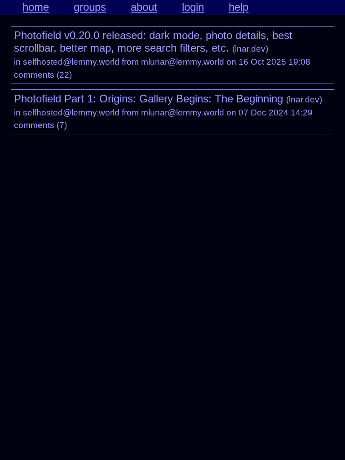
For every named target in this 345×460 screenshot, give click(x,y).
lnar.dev (250, 48)
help (238, 7)
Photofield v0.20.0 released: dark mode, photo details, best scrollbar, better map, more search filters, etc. (153, 41)
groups (90, 7)
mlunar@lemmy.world (182, 61)
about (144, 7)
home (35, 7)
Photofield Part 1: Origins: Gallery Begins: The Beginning (148, 99)
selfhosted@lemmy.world (71, 61)
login (193, 7)
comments (34, 75)
